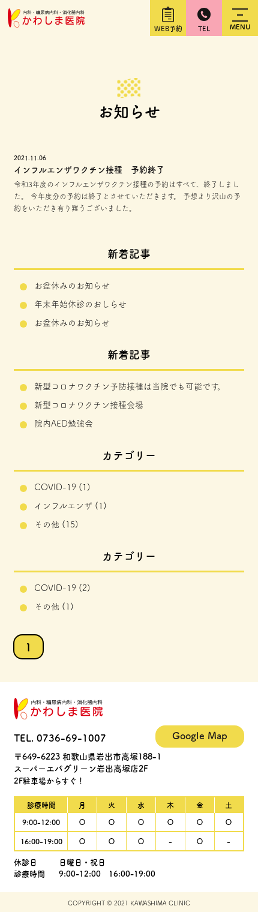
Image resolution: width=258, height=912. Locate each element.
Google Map (199, 735)
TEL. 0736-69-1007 (60, 738)
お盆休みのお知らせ (72, 285)
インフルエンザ (63, 506)
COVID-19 (55, 487)
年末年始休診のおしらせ (80, 304)
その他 (46, 524)
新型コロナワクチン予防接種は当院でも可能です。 (130, 386)
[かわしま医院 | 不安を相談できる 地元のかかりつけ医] (46, 23)
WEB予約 (168, 28)
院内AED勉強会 (63, 423)
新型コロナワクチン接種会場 (88, 405)
